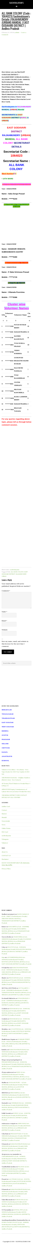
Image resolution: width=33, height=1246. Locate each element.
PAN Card (5, 832)
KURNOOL (5, 760)
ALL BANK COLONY (17, 572)
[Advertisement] (16, 54)
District (4, 814)
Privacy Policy (6, 869)
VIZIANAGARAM (7, 714)
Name (4, 612)
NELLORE (5, 743)
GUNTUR (5, 735)
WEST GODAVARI (8, 727)
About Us (5, 852)
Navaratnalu (6, 821)
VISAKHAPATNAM (8, 718)
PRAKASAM (6, 739)
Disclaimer (5, 859)
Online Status (6, 828)
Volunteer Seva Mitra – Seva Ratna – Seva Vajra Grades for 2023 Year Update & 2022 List (15, 772)
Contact (4, 810)
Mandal (4, 817)
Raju (3, 957)
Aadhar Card (6, 806)
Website (5, 630)
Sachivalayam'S (16, 2)
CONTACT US (6, 855)
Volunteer (5, 843)
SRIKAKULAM (7, 710)
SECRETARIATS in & (15, 118)
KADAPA (5, 752)
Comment (6, 591)
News (3, 825)
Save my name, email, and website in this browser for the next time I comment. (15, 643)
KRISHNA (5, 731)
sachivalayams (14, 569)
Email (4, 621)
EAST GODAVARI (7, 722)
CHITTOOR (6, 748)
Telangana (5, 839)
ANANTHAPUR (7, 756)
